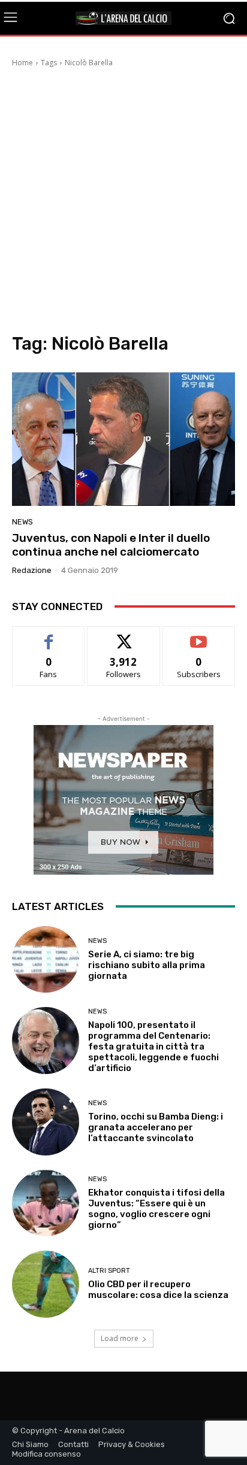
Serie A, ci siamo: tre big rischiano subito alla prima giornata (146, 965)
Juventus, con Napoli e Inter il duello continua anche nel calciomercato (111, 545)
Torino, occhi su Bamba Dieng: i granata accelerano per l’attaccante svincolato (155, 1127)
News (22, 522)
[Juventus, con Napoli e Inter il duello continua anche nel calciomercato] (123, 439)
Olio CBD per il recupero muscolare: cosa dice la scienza (158, 1289)
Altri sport (109, 1270)
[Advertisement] (123, 203)
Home (22, 62)
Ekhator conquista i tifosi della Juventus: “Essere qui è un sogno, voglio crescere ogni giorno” (156, 1208)
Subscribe (199, 635)
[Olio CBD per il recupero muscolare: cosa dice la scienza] (45, 1284)
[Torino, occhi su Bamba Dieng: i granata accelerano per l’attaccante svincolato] (45, 1121)
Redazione (32, 570)
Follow (124, 635)
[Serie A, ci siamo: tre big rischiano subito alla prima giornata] (45, 959)
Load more (119, 1338)
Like (49, 635)
